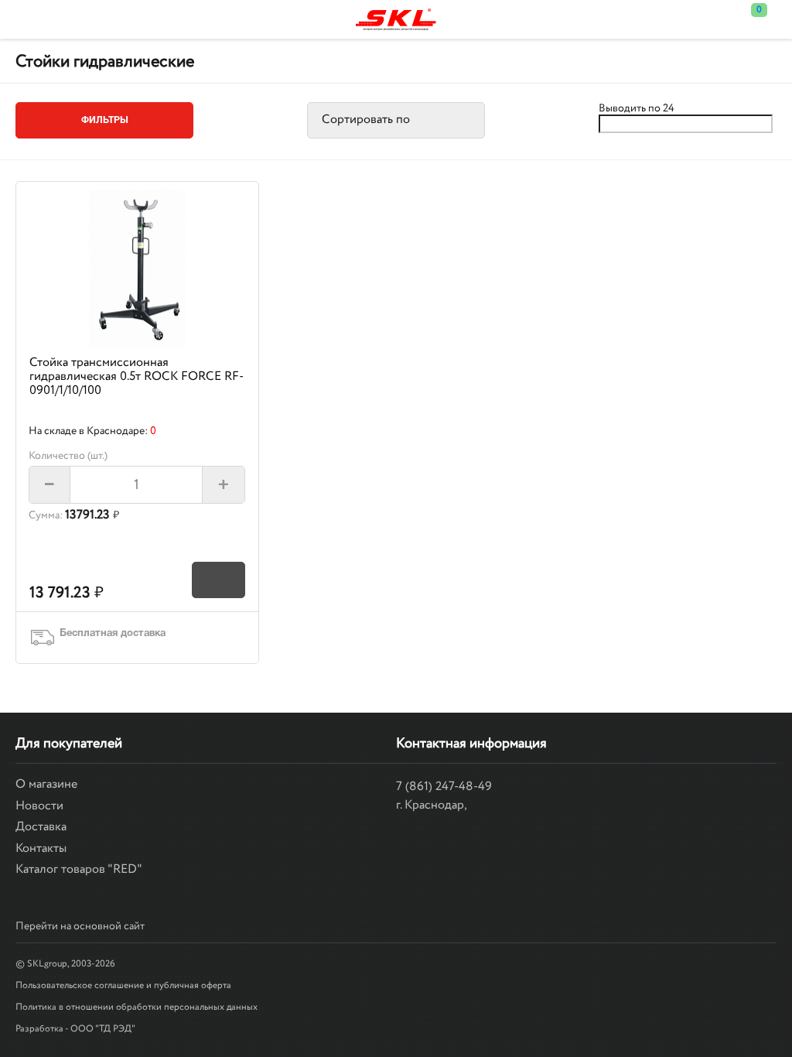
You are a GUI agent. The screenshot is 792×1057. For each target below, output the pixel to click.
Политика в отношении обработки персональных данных (136, 1007)
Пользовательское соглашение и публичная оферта (123, 985)
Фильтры (104, 120)
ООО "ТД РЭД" (102, 1028)
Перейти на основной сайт (80, 926)
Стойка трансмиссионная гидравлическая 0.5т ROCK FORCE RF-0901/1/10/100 (136, 377)
